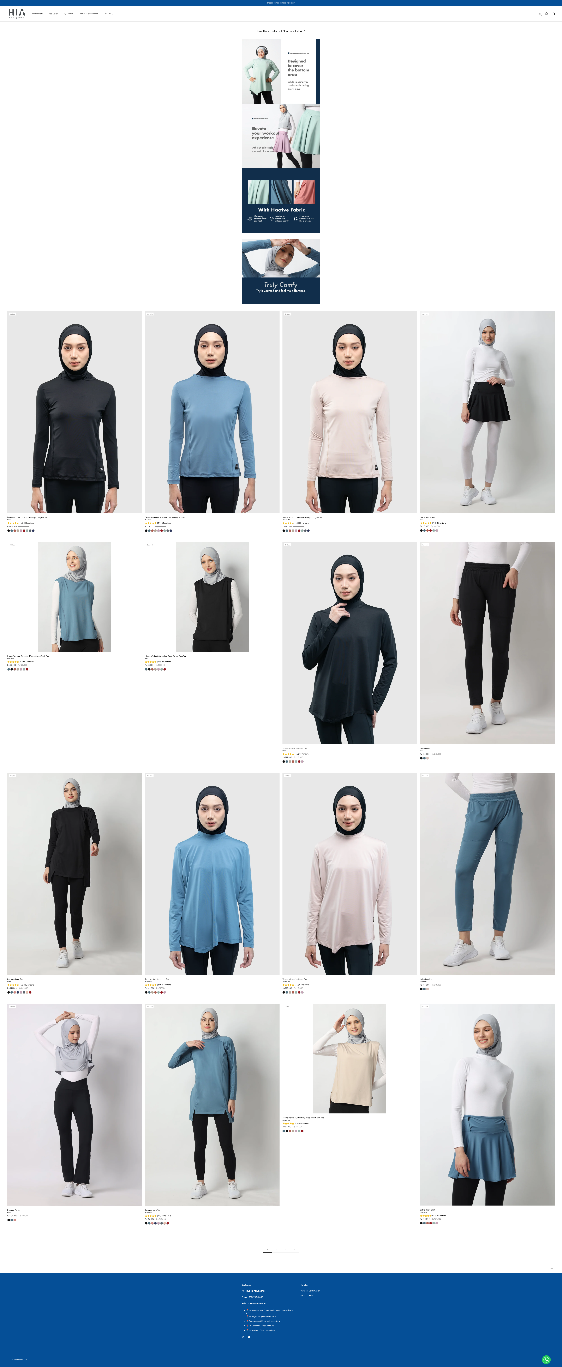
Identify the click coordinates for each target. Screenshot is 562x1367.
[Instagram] (243, 1337)
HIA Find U (108, 14)
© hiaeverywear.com (19, 1359)
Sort (551, 1268)
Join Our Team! (306, 1295)
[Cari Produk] (546, 13)
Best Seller (53, 14)
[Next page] (294, 1249)
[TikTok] (256, 1337)
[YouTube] (249, 1337)
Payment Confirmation (310, 1291)
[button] (74, 523)
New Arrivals (37, 14)
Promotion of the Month (88, 14)
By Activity (68, 14)
